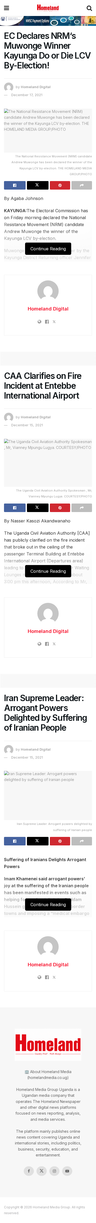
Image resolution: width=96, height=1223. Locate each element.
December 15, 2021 (27, 425)
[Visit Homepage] (48, 8)
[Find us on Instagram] (54, 1171)
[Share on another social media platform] (81, 185)
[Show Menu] (6, 8)
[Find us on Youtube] (67, 1171)
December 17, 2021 (26, 95)
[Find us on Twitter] (42, 1171)
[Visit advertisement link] (48, 21)
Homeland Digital (36, 87)
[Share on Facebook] (15, 185)
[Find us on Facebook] (29, 1171)
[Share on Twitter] (38, 185)
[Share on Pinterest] (60, 185)
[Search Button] (89, 8)
